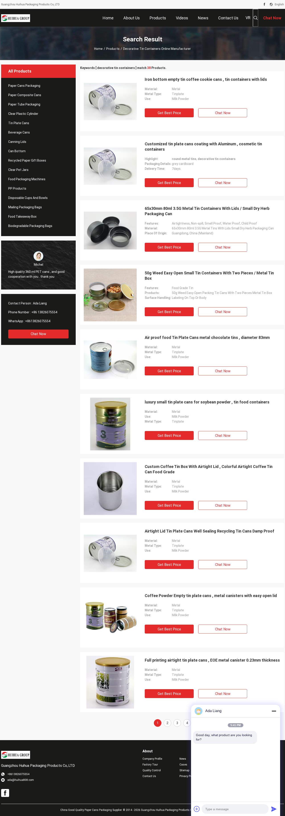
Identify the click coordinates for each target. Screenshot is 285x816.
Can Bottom (17, 151)
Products (113, 49)
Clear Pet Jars (18, 170)
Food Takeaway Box (22, 216)
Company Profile (152, 758)
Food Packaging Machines (26, 179)
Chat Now (38, 334)
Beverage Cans (19, 132)
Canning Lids (17, 142)
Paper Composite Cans (24, 95)
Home (98, 49)
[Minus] (274, 711)
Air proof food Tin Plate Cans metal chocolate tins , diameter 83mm (207, 337)
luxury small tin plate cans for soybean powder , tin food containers (207, 402)
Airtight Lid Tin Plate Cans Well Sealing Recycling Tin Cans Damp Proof (209, 531)
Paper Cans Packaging (24, 85)
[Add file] (197, 809)
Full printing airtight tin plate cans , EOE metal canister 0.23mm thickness (212, 660)
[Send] (273, 809)
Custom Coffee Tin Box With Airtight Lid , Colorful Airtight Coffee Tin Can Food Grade (209, 469)
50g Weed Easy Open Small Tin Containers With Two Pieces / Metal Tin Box (209, 276)
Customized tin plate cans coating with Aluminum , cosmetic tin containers (203, 147)
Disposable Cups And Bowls (28, 198)
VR (248, 17)
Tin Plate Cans (18, 123)
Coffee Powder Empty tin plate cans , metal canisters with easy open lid (211, 595)
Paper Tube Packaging (24, 104)
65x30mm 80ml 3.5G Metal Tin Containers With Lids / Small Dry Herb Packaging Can (207, 211)
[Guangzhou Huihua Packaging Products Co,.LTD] (15, 18)
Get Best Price (169, 113)
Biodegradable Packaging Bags (30, 226)
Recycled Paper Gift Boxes (27, 160)
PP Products (17, 188)
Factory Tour (150, 764)
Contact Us (149, 776)
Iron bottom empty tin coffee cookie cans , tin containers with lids (206, 79)
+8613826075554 (37, 321)
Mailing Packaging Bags (25, 207)
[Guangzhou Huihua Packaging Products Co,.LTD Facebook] (264, 4)
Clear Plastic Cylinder (23, 113)
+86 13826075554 (44, 312)
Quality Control (151, 770)
